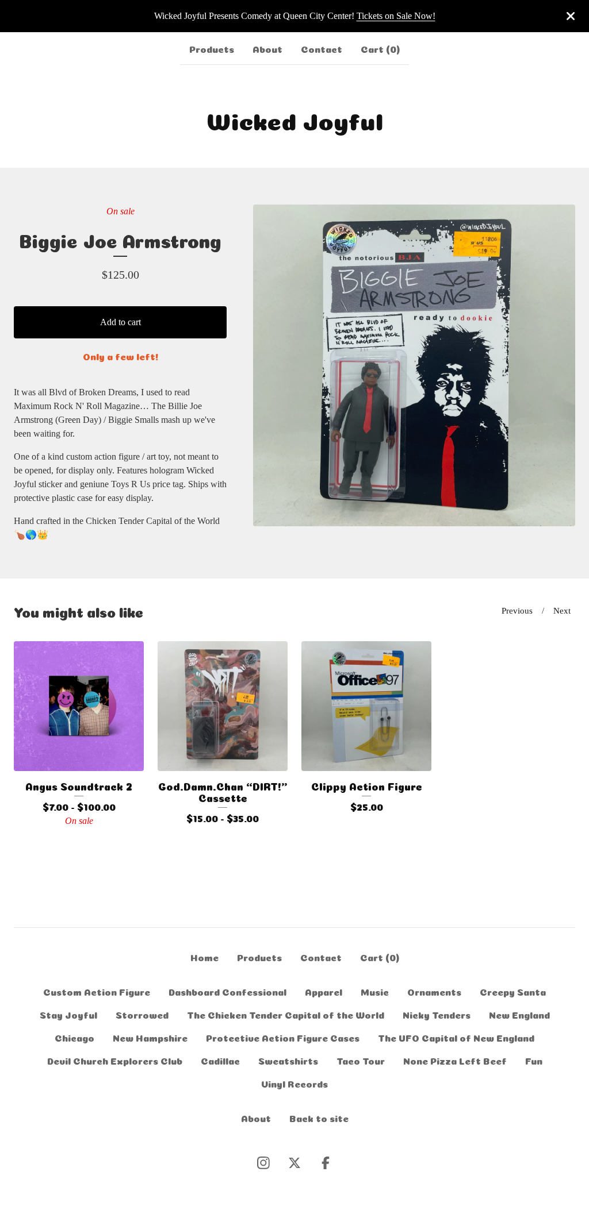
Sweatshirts (288, 1060)
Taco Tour (360, 1060)
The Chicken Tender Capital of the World (285, 1014)
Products (211, 48)
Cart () (380, 48)
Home (204, 956)
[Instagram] (263, 1163)
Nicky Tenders (437, 1014)
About (267, 48)
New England (519, 1014)
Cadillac (220, 1060)
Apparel (323, 991)
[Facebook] (325, 1163)
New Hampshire (150, 1037)
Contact (321, 48)
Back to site (319, 1117)
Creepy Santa (513, 991)
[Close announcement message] (570, 16)
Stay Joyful (68, 1014)
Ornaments (434, 991)
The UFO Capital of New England (456, 1037)
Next (562, 610)
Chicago (74, 1037)
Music (375, 991)
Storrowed (142, 1014)
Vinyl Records (294, 1083)
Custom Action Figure (96, 991)
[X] (294, 1163)
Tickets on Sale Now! (396, 16)
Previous (517, 610)
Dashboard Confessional (227, 991)
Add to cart (120, 322)
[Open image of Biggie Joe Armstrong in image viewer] (414, 365)
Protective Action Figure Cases (282, 1037)
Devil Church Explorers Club (114, 1060)
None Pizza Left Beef (455, 1060)
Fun (533, 1060)
